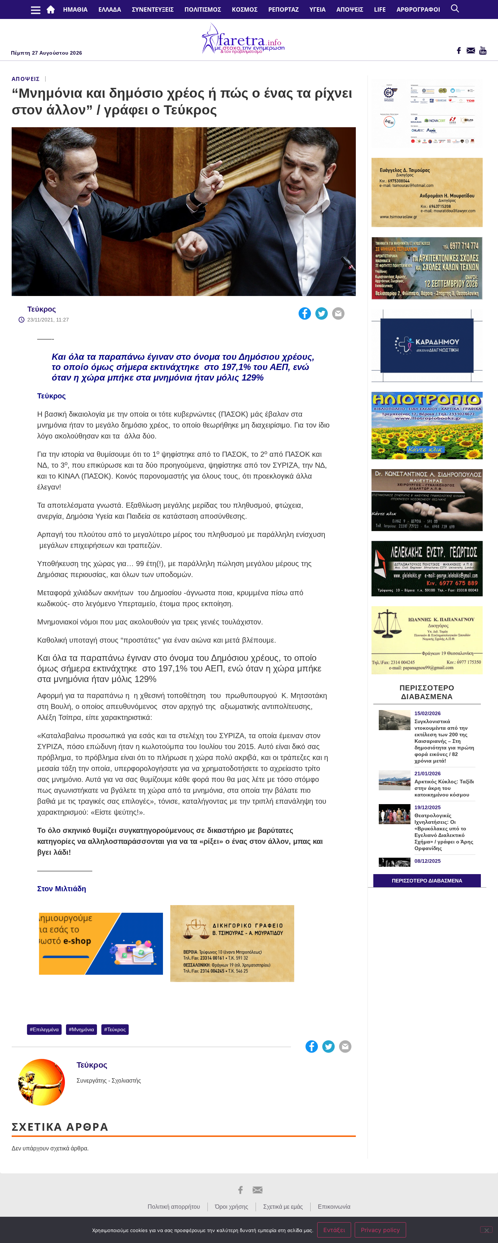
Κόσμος (244, 9)
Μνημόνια (83, 1029)
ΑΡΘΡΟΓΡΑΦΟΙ (418, 9)
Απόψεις (349, 9)
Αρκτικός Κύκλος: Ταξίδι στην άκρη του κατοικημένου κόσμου (444, 788)
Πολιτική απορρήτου (174, 1207)
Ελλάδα (109, 9)
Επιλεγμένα (46, 1029)
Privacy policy (380, 1230)
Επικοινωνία (334, 1207)
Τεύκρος (41, 309)
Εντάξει (334, 1230)
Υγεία (318, 9)
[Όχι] (486, 1229)
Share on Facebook (305, 313)
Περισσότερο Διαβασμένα (427, 881)
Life (380, 9)
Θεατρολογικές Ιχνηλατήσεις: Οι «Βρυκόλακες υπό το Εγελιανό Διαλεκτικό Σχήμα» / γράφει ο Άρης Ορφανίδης (444, 832)
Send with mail (338, 313)
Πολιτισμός (202, 9)
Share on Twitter (321, 313)
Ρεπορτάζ (283, 9)
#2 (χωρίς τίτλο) (52, 9)
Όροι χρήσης (231, 1207)
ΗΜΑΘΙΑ (75, 9)
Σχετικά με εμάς (283, 1207)
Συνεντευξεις (153, 9)
